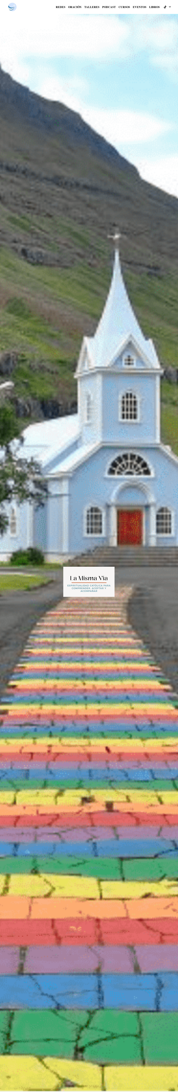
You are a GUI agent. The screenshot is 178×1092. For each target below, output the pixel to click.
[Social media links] (165, 7)
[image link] (12, 6)
